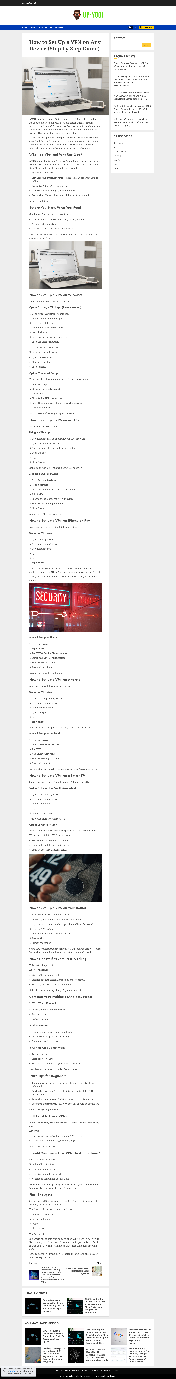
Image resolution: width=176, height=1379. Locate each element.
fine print (12, 1371)
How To (43, 27)
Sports (116, 164)
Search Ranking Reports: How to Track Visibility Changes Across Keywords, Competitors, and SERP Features (140, 1355)
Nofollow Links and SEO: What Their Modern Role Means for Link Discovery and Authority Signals (131, 122)
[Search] (135, 27)
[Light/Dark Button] (130, 27)
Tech (33, 27)
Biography (118, 142)
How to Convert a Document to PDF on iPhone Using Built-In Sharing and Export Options (53, 1305)
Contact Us (65, 1370)
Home (24, 27)
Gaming (117, 155)
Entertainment (57, 27)
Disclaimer (85, 1370)
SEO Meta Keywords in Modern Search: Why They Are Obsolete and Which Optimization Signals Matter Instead (131, 95)
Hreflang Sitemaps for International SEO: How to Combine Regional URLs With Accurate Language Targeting (132, 109)
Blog (116, 147)
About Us (75, 1370)
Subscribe (148, 27)
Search (119, 37)
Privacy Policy (96, 1370)
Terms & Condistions (112, 1370)
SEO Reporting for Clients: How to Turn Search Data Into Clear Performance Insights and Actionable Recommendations (95, 1307)
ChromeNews (98, 1376)
